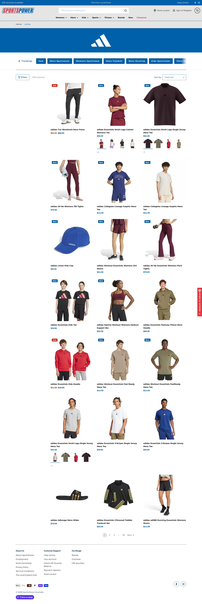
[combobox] (94, 10)
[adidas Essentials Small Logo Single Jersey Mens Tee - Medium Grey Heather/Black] (55, 457)
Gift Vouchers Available (12, 3)
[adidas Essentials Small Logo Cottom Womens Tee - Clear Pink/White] (112, 143)
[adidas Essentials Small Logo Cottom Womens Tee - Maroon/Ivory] (101, 143)
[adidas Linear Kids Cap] (72, 240)
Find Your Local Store (101, 3)
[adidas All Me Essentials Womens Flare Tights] (164, 240)
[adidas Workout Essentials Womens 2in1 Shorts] (118, 240)
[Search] (125, 10)
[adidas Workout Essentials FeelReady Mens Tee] (164, 358)
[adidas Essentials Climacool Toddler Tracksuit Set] (118, 495)
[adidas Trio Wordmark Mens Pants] (72, 104)
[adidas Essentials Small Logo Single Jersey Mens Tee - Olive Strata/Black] (179, 143)
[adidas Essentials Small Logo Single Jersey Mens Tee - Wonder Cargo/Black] (158, 143)
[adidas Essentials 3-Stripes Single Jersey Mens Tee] (118, 418)
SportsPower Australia (33, 592)
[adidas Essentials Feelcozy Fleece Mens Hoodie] (164, 299)
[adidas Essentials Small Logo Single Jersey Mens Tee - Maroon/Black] (148, 143)
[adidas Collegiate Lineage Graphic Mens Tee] (118, 181)
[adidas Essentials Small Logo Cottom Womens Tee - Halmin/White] (132, 143)
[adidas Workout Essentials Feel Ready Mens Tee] (118, 358)
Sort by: (157, 77)
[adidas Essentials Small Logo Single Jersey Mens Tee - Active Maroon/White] (168, 143)
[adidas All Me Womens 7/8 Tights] (72, 181)
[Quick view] (90, 88)
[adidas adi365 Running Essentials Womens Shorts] (164, 495)
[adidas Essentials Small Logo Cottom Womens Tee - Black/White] (122, 143)
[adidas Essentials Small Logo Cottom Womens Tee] (118, 104)
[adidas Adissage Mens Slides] (72, 495)
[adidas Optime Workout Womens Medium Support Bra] (118, 299)
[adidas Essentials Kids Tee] (72, 299)
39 (124, 535)
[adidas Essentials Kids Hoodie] (72, 358)
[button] (199, 302)
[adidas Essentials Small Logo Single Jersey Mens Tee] (164, 104)
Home (19, 24)
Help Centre (182, 3)
